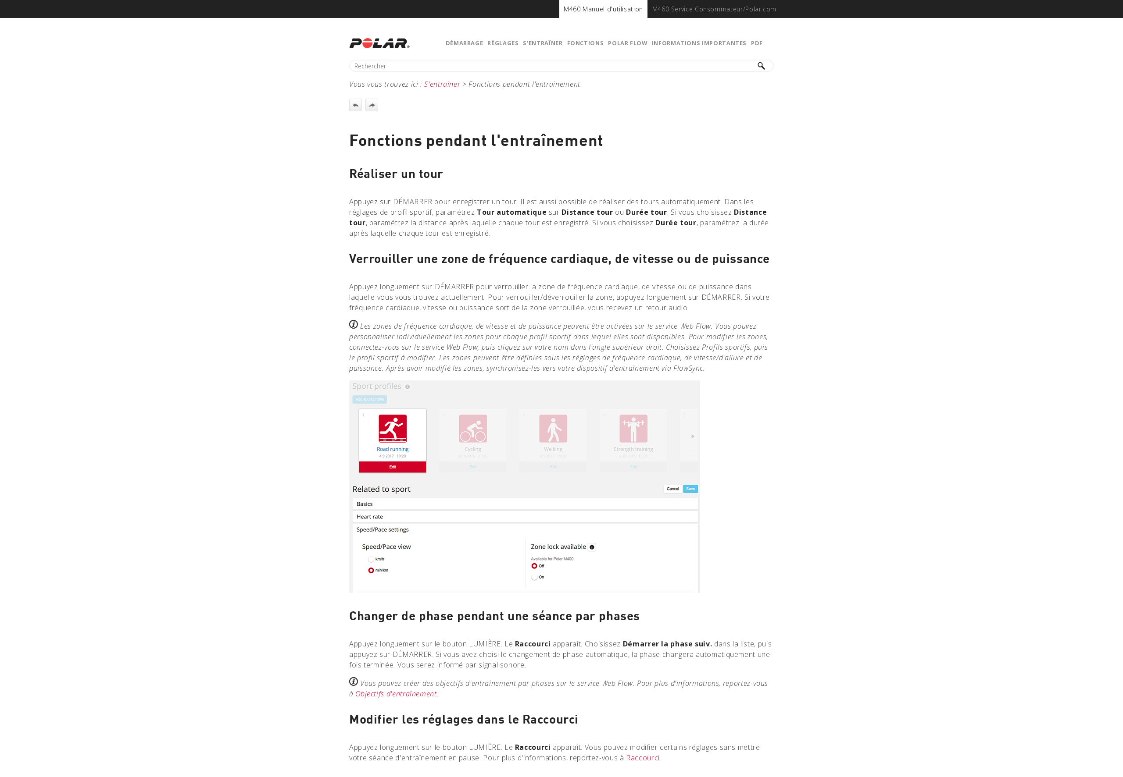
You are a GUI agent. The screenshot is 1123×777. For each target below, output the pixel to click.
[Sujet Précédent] (355, 105)
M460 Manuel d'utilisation (603, 9)
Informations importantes (699, 43)
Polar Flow (627, 43)
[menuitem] (603, 9)
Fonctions (585, 43)
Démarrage (464, 43)
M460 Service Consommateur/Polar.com (714, 9)
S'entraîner (542, 43)
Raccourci (643, 758)
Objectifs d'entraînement (395, 694)
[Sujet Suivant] (371, 105)
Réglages (503, 43)
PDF (757, 43)
